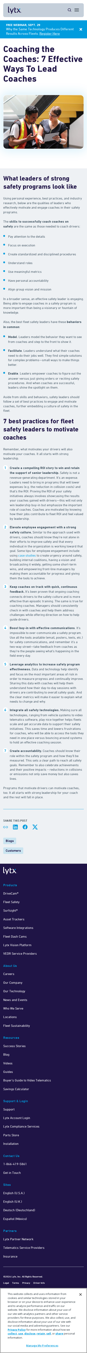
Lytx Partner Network (18, 1239)
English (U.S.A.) (14, 1193)
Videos (8, 1063)
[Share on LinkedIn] (15, 827)
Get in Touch (12, 1172)
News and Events (15, 1000)
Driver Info (39, 1282)
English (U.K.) (12, 1201)
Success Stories (14, 1046)
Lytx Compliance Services (21, 1126)
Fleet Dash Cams (15, 936)
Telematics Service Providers (24, 1247)
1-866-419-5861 (15, 1164)
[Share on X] (34, 827)
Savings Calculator (16, 1089)
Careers (8, 974)
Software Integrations (18, 927)
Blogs (10, 841)
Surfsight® (10, 910)
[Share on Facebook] (25, 827)
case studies (27, 555)
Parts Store (11, 1135)
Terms (15, 1282)
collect (12, 1333)
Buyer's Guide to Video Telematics (27, 1080)
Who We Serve (13, 1008)
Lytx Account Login (16, 1118)
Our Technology (14, 991)
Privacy (26, 1282)
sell (48, 1333)
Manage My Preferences (42, 1345)
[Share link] (5, 827)
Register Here (49, 33)
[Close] (80, 1294)
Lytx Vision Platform (17, 945)
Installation (11, 1143)
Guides (8, 1072)
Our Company (12, 982)
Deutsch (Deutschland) (19, 1210)
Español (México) (15, 1219)
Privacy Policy (17, 1329)
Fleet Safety (11, 902)
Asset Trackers (13, 919)
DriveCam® (10, 893)
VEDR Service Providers (20, 953)
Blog (6, 1054)
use (20, 1333)
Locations (10, 1017)
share (59, 1333)
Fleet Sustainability (16, 1025)
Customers (13, 851)
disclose (29, 1333)
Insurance (10, 1256)
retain (41, 1333)
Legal (6, 1282)
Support (9, 1109)
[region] (43, 1320)
